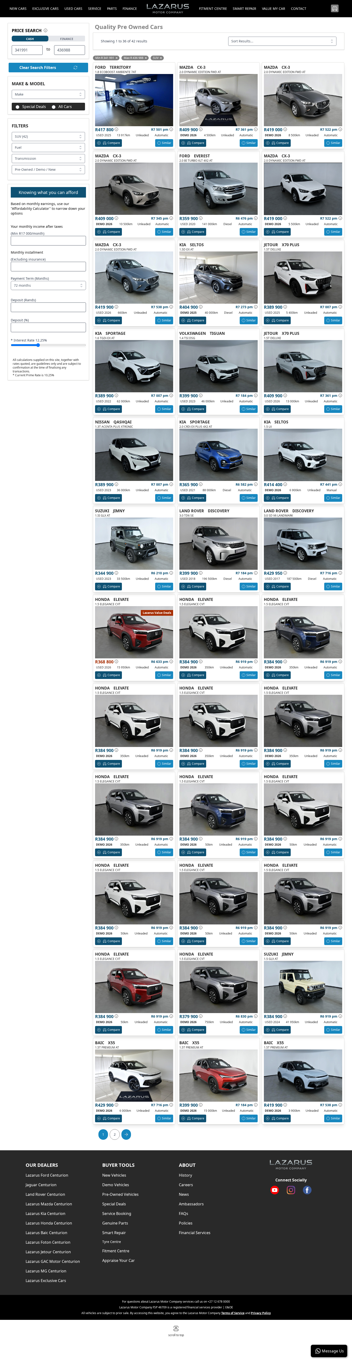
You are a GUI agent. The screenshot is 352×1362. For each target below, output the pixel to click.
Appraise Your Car (118, 1260)
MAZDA (186, 67)
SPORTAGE (115, 333)
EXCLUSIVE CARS (45, 8)
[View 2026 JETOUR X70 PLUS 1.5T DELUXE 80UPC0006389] (303, 366)
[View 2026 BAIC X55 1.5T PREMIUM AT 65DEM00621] (218, 1075)
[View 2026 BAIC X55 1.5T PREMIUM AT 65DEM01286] (134, 1075)
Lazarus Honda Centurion (49, 1223)
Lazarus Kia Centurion (45, 1213)
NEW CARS (18, 8)
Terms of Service (232, 1313)
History (185, 1175)
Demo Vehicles (115, 1184)
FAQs (183, 1213)
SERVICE (94, 8)
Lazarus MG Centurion (46, 1271)
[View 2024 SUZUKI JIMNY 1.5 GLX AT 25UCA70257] (303, 987)
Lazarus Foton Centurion (48, 1242)
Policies (186, 1223)
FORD (100, 67)
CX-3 (201, 67)
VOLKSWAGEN (192, 333)
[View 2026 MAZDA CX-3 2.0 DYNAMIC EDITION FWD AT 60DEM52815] (218, 100)
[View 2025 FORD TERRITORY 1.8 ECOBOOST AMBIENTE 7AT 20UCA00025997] (134, 100)
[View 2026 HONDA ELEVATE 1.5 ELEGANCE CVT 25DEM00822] (303, 721)
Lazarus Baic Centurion (46, 1232)
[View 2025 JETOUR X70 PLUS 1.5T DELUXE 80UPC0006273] (303, 277)
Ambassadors (191, 1204)
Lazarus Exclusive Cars (46, 1280)
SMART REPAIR (244, 8)
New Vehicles (114, 1175)
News (184, 1194)
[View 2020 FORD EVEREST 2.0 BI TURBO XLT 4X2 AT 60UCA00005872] (218, 189)
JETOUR (271, 244)
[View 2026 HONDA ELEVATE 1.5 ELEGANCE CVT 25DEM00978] (218, 809)
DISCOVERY (218, 510)
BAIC (99, 1042)
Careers (186, 1184)
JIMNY (119, 510)
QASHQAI (122, 422)
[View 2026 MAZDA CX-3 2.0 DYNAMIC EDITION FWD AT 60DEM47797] (134, 189)
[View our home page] (168, 8)
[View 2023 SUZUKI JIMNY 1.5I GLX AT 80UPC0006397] (134, 544)
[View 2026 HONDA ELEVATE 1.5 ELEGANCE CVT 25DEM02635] (218, 987)
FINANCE (130, 8)
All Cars (65, 106)
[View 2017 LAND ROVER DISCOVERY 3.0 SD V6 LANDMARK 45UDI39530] (303, 544)
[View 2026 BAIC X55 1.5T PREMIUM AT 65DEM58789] (303, 1075)
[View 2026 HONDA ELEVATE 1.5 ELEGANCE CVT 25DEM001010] (218, 898)
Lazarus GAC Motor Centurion (53, 1261)
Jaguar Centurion (41, 1184)
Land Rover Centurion (45, 1194)
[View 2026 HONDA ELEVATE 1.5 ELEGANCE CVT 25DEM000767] (134, 898)
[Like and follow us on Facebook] (307, 1190)
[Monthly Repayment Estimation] (170, 129)
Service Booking (116, 1213)
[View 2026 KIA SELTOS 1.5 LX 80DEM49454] (303, 455)
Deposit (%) (20, 320)
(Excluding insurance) (28, 259)
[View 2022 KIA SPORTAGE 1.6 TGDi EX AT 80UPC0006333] (134, 366)
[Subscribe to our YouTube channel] (274, 1190)
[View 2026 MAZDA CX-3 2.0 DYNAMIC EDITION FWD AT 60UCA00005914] (134, 277)
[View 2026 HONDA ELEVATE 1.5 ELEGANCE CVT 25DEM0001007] (303, 898)
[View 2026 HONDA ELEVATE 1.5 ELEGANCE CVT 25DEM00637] (134, 987)
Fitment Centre (115, 1251)
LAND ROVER (191, 510)
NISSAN (102, 422)
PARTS (112, 8)
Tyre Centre (111, 1241)
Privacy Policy (261, 1313)
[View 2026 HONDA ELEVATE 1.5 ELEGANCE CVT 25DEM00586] (218, 721)
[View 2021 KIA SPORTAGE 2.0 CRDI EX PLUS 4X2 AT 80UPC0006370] (218, 455)
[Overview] (116, 129)
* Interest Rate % (29, 340)
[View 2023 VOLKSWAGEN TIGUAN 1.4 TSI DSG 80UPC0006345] (218, 366)
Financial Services (194, 1232)
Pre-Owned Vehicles (120, 1194)
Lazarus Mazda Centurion (49, 1204)
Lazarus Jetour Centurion (48, 1251)
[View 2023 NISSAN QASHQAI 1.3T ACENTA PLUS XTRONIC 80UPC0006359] (134, 455)
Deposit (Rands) (23, 300)
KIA (182, 244)
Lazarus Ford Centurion (47, 1175)
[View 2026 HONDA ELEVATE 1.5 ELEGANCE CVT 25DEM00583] (218, 632)
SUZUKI (102, 510)
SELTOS (197, 244)
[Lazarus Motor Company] (290, 1164)
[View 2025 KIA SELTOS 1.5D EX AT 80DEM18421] (218, 277)
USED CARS (73, 8)
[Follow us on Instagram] (291, 1190)
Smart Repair (114, 1232)
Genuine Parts (115, 1223)
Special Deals (34, 106)
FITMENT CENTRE (213, 8)
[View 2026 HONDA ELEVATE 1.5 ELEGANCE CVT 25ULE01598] (134, 632)
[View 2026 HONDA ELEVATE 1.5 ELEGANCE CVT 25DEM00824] (134, 809)
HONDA (102, 599)
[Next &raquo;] (126, 1134)
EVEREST (202, 156)
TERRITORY (120, 67)
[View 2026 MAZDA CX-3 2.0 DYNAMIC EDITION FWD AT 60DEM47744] (303, 189)
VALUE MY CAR (273, 8)
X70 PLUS (290, 244)
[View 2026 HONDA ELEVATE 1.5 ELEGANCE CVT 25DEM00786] (303, 809)
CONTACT (298, 8)
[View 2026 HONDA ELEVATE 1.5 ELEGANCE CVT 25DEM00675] (303, 632)
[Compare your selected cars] (335, 8)
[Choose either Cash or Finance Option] (45, 30)
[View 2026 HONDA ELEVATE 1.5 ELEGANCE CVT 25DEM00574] (134, 721)
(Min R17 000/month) (27, 233)
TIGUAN (217, 333)
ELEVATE (121, 599)
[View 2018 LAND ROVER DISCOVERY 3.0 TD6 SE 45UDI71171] (218, 544)
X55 (111, 1042)
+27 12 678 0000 (219, 1301)
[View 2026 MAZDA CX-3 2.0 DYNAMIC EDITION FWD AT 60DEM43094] (303, 100)
